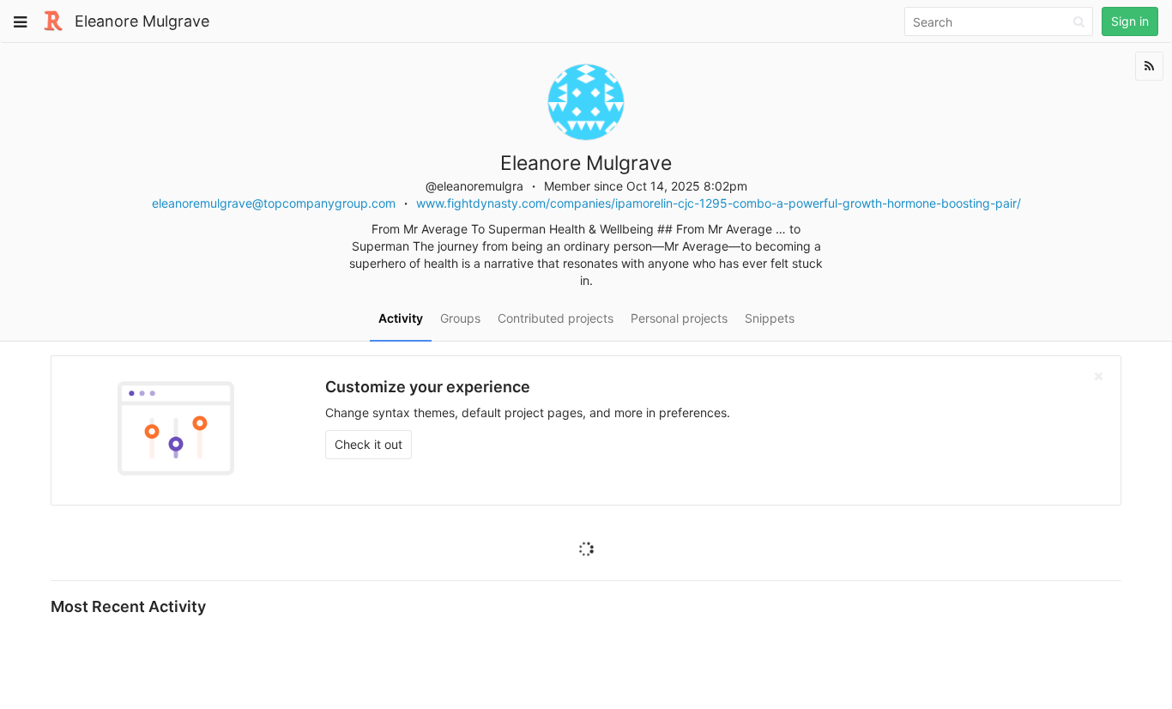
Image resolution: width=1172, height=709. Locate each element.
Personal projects (679, 318)
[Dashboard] (53, 19)
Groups (460, 318)
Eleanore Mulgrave (142, 21)
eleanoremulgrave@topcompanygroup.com (274, 203)
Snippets (769, 318)
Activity (400, 318)
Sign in (1130, 21)
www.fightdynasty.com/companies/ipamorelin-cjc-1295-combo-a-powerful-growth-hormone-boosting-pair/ (718, 203)
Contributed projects (555, 318)
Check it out (368, 444)
